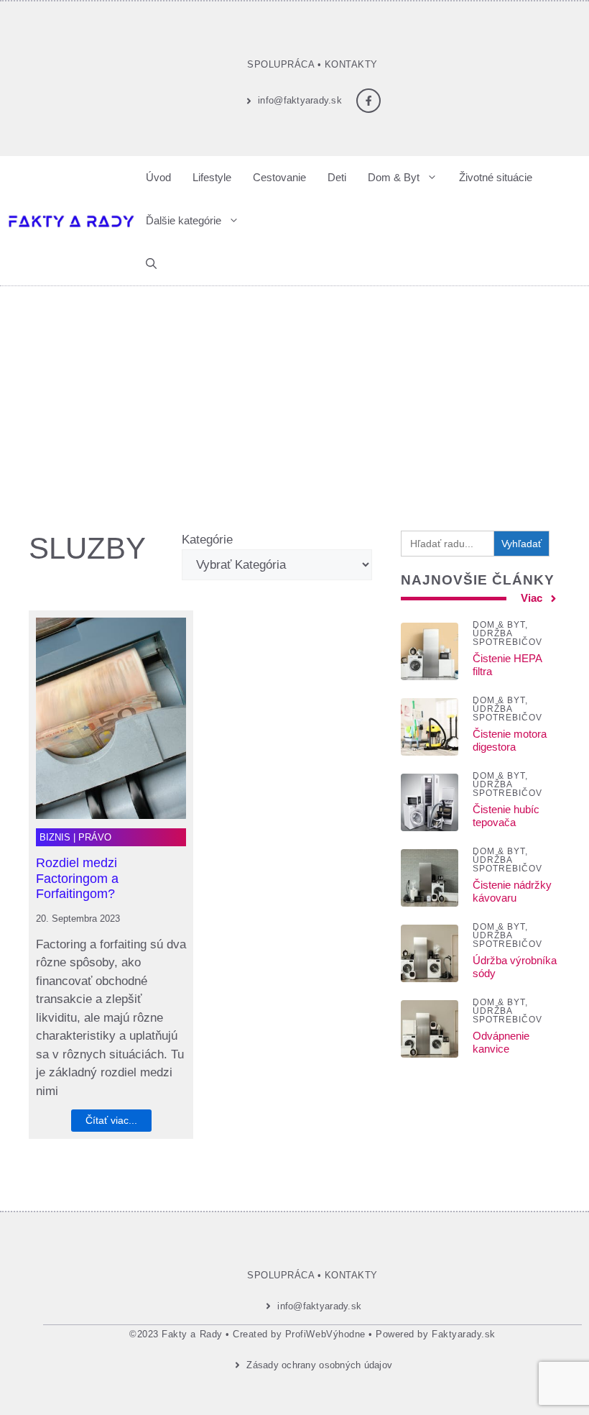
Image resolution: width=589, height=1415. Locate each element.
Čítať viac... (111, 1120)
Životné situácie (495, 177)
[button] (151, 263)
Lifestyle (212, 177)
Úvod (158, 177)
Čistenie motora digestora (510, 740)
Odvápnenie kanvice (501, 1042)
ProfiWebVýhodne (325, 1334)
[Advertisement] (294, 394)
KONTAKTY (351, 64)
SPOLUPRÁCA (280, 64)
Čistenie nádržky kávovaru (512, 891)
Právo (94, 837)
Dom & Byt (393, 177)
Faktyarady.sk (464, 1334)
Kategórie (207, 539)
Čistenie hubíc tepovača (506, 815)
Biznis (55, 837)
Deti (337, 177)
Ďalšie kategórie (183, 220)
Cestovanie (279, 177)
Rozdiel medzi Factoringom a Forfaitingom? (77, 878)
